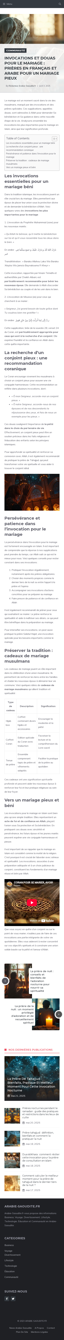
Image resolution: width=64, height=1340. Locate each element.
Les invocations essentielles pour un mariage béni (30, 143)
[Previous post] (5, 981)
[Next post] (59, 1014)
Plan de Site (22, 1332)
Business (9, 1245)
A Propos (39, 1328)
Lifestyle (9, 1260)
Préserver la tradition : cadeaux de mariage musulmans (27, 162)
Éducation (9, 1271)
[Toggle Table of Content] (53, 138)
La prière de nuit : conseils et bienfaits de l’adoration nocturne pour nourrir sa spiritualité (41, 981)
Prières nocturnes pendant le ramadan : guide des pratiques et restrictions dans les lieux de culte (40, 1113)
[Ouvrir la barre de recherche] (60, 4)
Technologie (10, 1265)
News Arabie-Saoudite (20, 1328)
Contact (51, 1328)
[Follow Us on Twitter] (13, 1298)
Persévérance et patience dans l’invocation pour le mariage (31, 155)
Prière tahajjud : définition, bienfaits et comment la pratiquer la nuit (38, 1135)
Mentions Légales (39, 1332)
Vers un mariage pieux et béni (21, 167)
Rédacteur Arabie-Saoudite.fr (22, 86)
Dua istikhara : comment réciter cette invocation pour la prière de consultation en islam (41, 1157)
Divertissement (12, 1254)
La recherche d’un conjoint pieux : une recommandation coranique (24, 148)
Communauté (15, 50)
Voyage (8, 1250)
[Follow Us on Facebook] (6, 1298)
